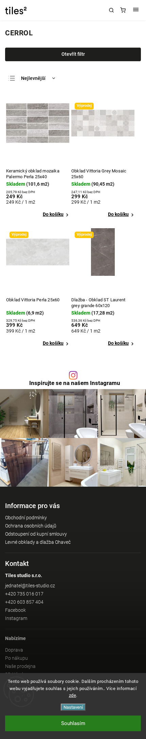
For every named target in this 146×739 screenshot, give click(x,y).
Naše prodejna (20, 666)
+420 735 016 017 (24, 594)
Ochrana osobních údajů (30, 525)
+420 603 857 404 (24, 602)
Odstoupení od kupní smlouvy (36, 534)
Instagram (16, 618)
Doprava (14, 650)
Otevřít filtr (73, 54)
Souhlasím (73, 723)
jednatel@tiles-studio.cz (30, 585)
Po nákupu (16, 658)
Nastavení (73, 707)
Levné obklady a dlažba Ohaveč (38, 542)
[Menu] (136, 10)
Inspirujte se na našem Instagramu (74, 383)
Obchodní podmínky (26, 517)
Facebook (15, 610)
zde (72, 695)
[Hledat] (111, 10)
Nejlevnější (33, 78)
